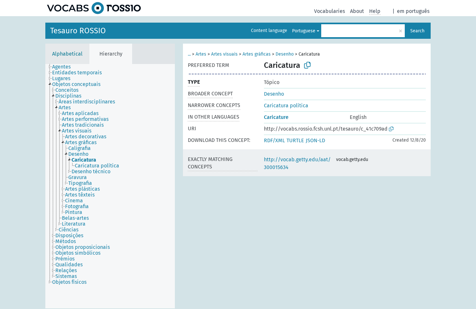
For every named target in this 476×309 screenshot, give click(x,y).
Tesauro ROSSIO (78, 30)
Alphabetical (67, 54)
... (189, 54)
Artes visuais (224, 54)
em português (413, 11)
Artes (201, 54)
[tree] (110, 186)
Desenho (285, 54)
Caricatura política (286, 105)
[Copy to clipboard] (307, 65)
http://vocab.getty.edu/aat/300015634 (297, 163)
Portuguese (303, 31)
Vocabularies (329, 11)
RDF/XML (274, 140)
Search (417, 31)
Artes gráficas (257, 54)
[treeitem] (64, 67)
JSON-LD (315, 140)
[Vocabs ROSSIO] (93, 8)
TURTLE (295, 140)
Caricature (276, 117)
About (357, 11)
